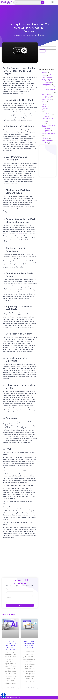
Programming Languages (49, 109)
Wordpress (45, 144)
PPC (43, 104)
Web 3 (44, 137)
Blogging (44, 75)
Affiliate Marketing (50, 86)
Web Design (45, 138)
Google (44, 101)
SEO (43, 123)
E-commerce (45, 94)
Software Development (48, 133)
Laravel (50, 115)
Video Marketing (49, 92)
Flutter (47, 81)
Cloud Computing (47, 77)
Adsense (44, 72)
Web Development (47, 140)
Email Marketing (46, 99)
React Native (48, 82)
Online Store (48, 96)
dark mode (19, 234)
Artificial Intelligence (47, 74)
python (47, 116)
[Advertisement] (32, 18)
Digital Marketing (46, 84)
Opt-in (44, 103)
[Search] (42, 2)
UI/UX (46, 142)
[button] (3, 695)
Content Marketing (50, 89)
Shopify (47, 98)
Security (44, 121)
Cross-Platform (46, 79)
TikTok (47, 132)
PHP (46, 113)
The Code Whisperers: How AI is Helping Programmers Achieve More (10, 645)
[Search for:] (47, 48)
